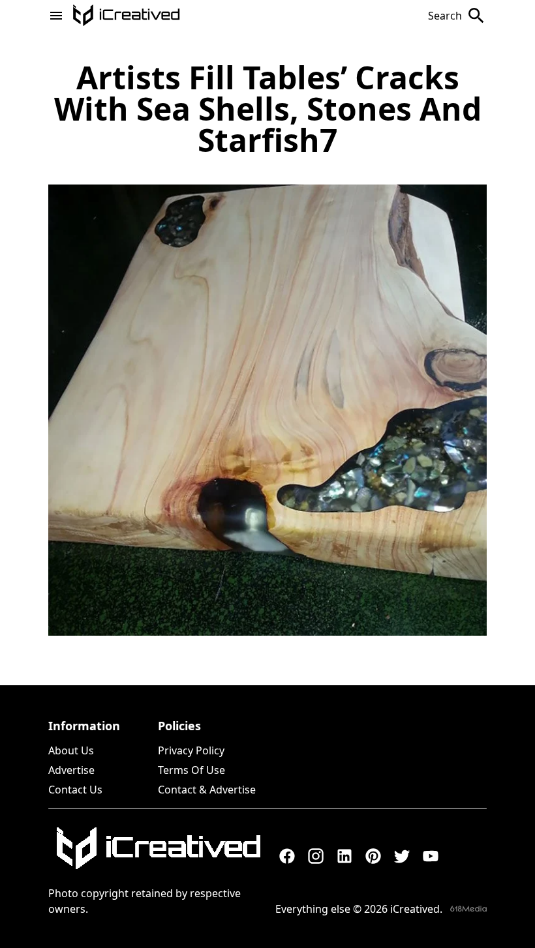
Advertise (71, 770)
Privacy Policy (191, 750)
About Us (71, 750)
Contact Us (75, 789)
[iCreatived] (158, 848)
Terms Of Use (191, 770)
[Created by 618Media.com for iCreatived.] (468, 908)
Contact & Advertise (207, 789)
